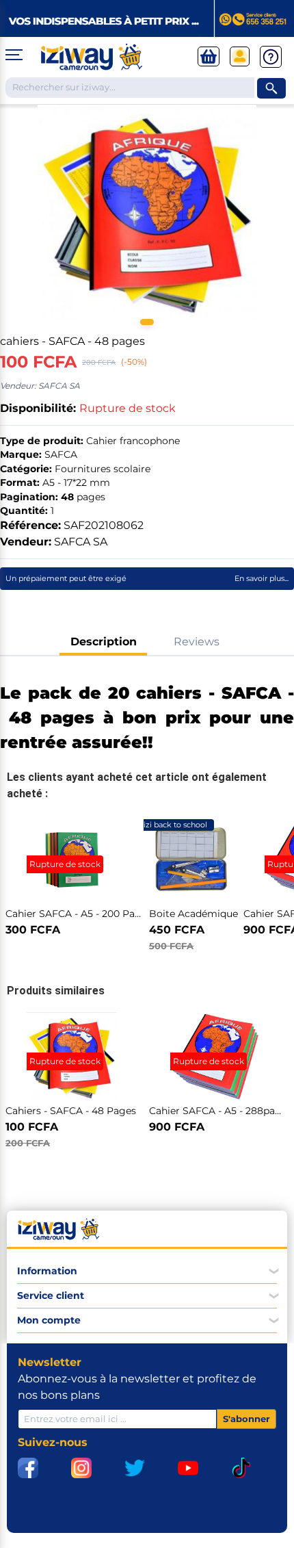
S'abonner (246, 1418)
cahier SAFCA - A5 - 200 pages (78, 913)
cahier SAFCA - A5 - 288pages (220, 1111)
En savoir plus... (262, 578)
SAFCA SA (80, 541)
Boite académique (193, 913)
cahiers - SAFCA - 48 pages (70, 1111)
